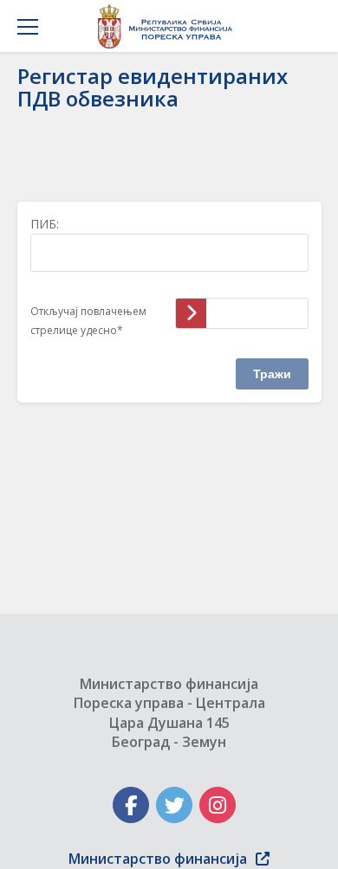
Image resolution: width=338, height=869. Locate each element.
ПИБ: (44, 224)
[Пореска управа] (169, 25)
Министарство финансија (157, 858)
